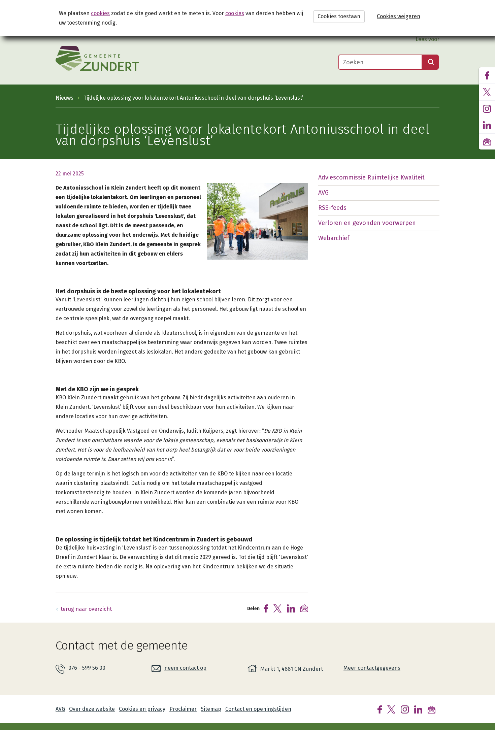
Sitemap (211, 709)
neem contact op (185, 668)
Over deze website (92, 709)
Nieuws (64, 98)
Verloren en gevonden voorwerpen (367, 223)
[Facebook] (379, 709)
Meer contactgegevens (371, 668)
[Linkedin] (418, 709)
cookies (100, 13)
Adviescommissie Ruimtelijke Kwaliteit (371, 177)
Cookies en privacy (142, 709)
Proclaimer (183, 709)
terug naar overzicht (86, 609)
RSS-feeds (332, 207)
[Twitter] (391, 709)
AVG (323, 192)
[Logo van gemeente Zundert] (97, 58)
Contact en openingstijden (258, 709)
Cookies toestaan (339, 16)
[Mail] (431, 709)
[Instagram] (405, 709)
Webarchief (333, 238)
